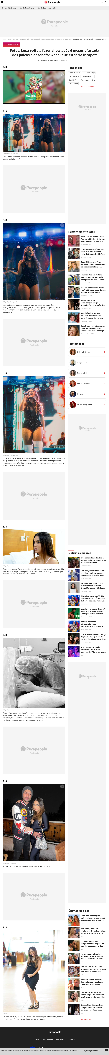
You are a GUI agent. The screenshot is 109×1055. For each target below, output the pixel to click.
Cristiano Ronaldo (87, 76)
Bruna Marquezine (84, 405)
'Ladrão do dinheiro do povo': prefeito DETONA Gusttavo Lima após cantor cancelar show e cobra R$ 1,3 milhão (93, 612)
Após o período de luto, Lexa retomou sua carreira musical (26, 866)
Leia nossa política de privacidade (91, 1051)
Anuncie (71, 1039)
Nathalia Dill (82, 373)
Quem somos (60, 1039)
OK (106, 1050)
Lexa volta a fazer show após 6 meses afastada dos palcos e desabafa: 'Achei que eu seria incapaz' (41, 39)
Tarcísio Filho (73, 80)
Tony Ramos (85, 80)
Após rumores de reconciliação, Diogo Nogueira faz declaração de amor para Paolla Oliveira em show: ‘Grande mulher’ (93, 305)
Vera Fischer (73, 84)
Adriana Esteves (83, 383)
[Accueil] (52, 2)
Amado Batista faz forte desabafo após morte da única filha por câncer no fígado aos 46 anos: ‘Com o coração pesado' (92, 318)
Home (4, 39)
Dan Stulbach (74, 76)
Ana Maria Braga (89, 73)
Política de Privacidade (44, 1039)
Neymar (80, 394)
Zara (93, 80)
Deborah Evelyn (74, 73)
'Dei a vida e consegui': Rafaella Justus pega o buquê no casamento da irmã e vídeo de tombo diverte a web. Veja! (93, 919)
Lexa (9, 39)
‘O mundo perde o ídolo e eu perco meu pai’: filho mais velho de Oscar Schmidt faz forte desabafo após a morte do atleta (93, 254)
